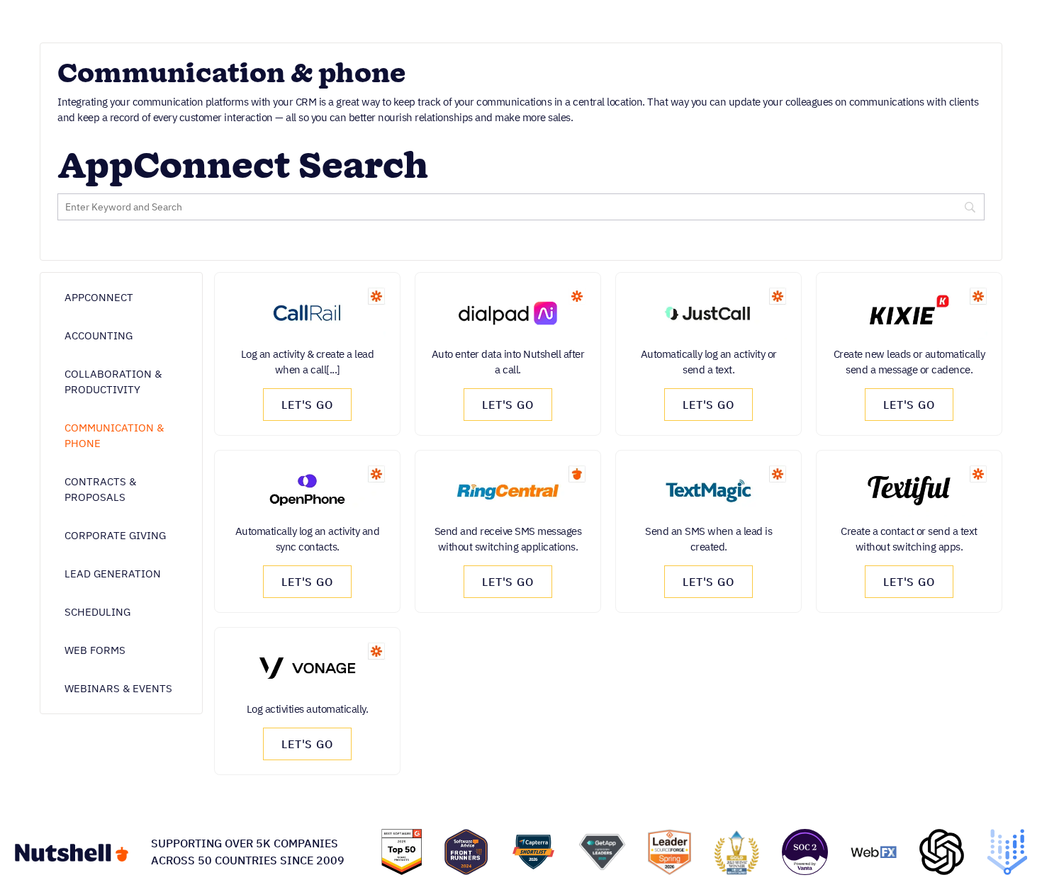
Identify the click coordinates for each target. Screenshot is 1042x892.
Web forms (95, 650)
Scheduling (97, 612)
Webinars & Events (118, 688)
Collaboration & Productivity (113, 381)
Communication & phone (114, 435)
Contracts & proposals (100, 489)
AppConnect (99, 297)
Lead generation (113, 573)
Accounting (99, 335)
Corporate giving (115, 535)
